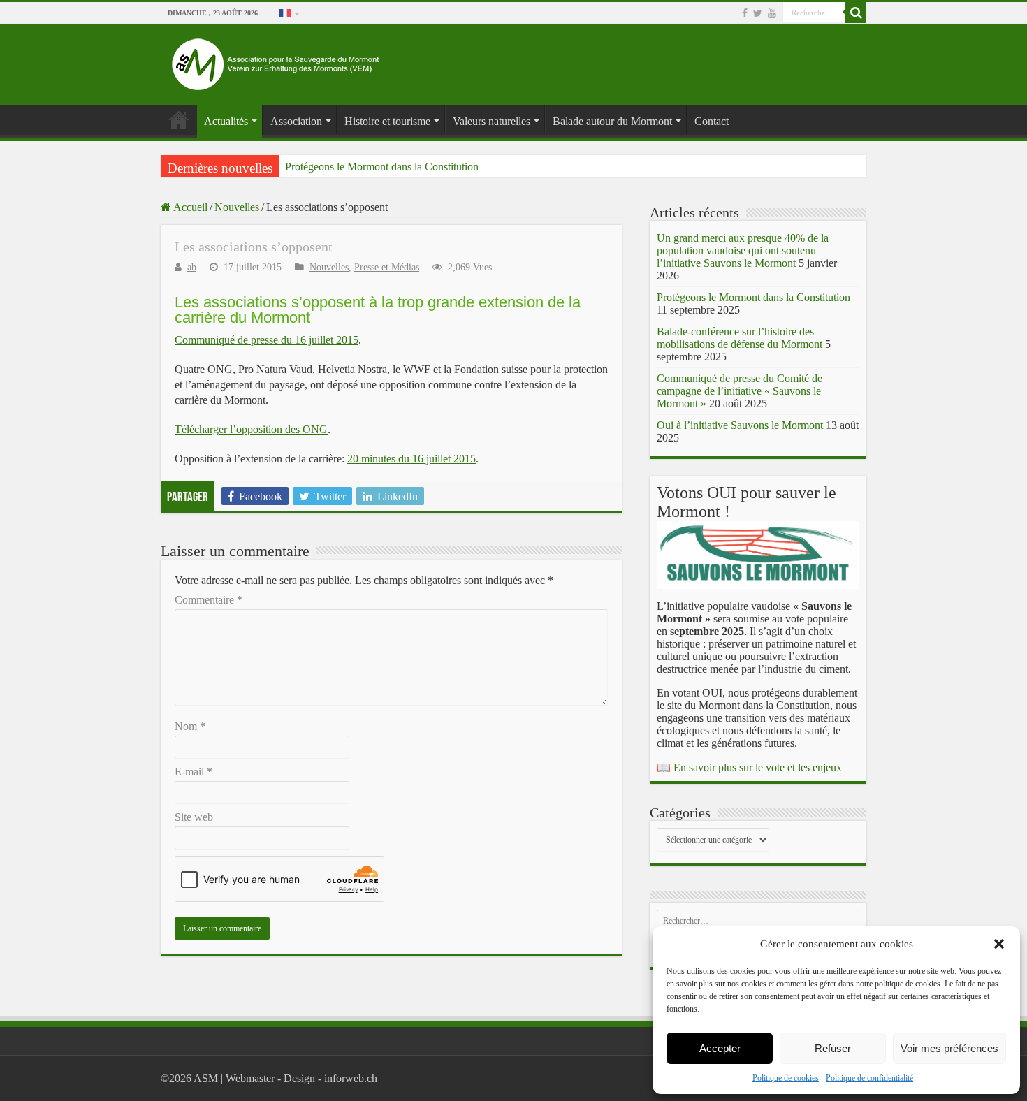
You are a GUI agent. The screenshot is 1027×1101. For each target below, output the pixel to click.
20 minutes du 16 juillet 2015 (411, 459)
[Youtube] (772, 13)
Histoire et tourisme (387, 121)
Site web (194, 817)
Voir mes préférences (949, 1048)
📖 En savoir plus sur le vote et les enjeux (749, 767)
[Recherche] (855, 12)
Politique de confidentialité (869, 1078)
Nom (190, 726)
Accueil (189, 207)
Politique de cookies (785, 1078)
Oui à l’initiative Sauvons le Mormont (740, 425)
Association (296, 121)
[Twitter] (758, 13)
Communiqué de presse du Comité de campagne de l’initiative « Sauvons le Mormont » (739, 390)
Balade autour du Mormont (612, 121)
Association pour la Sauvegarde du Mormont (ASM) (179, 119)
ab (191, 267)
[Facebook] (745, 13)
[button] (999, 944)
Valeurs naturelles (491, 121)
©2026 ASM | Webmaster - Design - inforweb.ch (269, 1078)
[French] (288, 12)
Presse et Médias (386, 267)
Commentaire (208, 600)
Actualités (226, 121)
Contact (711, 121)
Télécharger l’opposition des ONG (251, 429)
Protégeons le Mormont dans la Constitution (382, 167)
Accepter (720, 1048)
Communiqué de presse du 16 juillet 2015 (266, 340)
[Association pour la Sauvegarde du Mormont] (276, 61)
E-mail (193, 772)
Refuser (833, 1048)
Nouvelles (236, 207)
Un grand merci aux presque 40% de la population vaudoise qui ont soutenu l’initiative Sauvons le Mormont (743, 250)
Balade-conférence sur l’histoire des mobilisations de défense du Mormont (739, 338)
